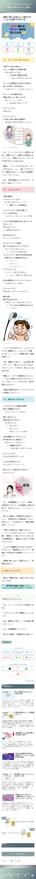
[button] (32, 447)
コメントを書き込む (18, 854)
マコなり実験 (7, 642)
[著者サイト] (10, 668)
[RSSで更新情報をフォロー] (18, 674)
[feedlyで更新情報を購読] (26, 668)
